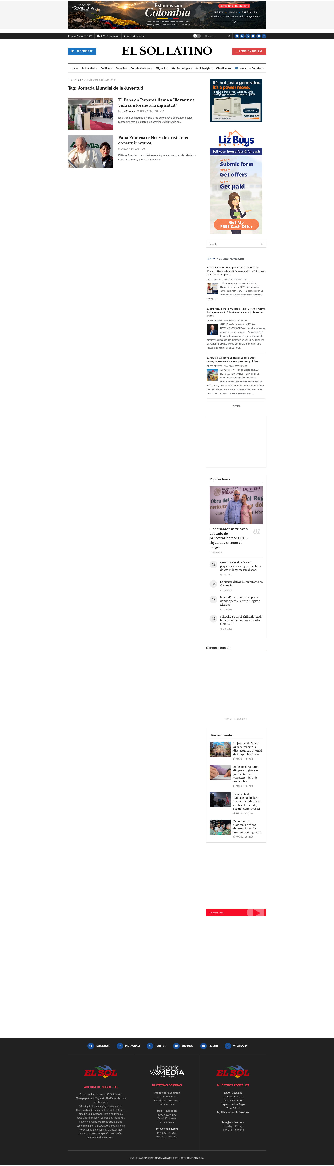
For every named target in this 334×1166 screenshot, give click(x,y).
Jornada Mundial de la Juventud (99, 79)
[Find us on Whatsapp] (264, 36)
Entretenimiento (140, 68)
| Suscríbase (84, 51)
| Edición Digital (251, 51)
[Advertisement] (236, 441)
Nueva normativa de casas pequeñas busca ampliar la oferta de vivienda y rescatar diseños (240, 566)
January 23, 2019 (130, 148)
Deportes (121, 68)
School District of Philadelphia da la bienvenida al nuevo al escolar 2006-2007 (241, 620)
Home (74, 68)
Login (128, 35)
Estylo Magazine (233, 1092)
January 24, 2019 (148, 111)
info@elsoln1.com (167, 1128)
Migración (162, 68)
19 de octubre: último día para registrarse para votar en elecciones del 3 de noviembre (246, 774)
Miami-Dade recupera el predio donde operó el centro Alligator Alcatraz (240, 601)
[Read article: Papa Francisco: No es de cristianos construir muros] (90, 151)
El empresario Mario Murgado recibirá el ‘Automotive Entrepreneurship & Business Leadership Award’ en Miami (236, 312)
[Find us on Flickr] (258, 36)
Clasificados (223, 68)
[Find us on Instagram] (242, 36)
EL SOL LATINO (167, 51)
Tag (79, 79)
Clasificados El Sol (233, 1100)
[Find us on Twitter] (247, 36)
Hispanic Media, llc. (194, 1157)
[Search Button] (228, 36)
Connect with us (218, 647)
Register (139, 35)
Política (105, 68)
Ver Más (236, 406)
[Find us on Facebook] (237, 36)
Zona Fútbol (233, 1108)
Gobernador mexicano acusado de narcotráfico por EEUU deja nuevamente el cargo (229, 538)
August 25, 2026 (244, 758)
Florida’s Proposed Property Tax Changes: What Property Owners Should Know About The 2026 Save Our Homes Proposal (236, 271)
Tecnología (183, 68)
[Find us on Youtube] (253, 36)
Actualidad (88, 68)
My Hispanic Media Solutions (233, 1112)
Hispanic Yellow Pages (233, 1104)
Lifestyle (205, 68)
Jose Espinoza (128, 111)
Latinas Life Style (233, 1096)
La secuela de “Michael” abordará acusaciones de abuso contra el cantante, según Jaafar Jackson (247, 801)
